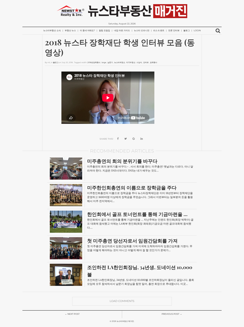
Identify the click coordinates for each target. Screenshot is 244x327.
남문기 (110, 62)
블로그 (186, 30)
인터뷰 (146, 62)
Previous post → (172, 314)
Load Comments (122, 301)
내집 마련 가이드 (122, 30)
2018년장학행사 (93, 62)
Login (197, 30)
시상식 (139, 62)
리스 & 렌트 (158, 30)
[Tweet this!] (125, 139)
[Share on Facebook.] (118, 139)
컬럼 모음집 (104, 30)
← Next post (72, 314)
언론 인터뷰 (173, 30)
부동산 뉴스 (70, 30)
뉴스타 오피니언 (141, 30)
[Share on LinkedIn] (141, 139)
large (104, 62)
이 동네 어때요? (87, 30)
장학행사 (153, 62)
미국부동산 (130, 62)
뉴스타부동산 (119, 62)
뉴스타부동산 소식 (52, 30)
